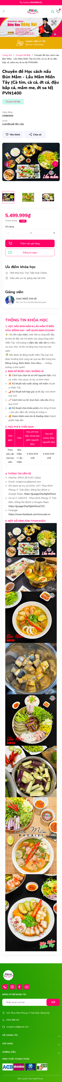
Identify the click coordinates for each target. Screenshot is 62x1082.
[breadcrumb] (31, 27)
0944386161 (36, 2)
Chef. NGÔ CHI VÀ (26, 298)
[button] (55, 164)
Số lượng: (9, 226)
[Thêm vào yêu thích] (12, 134)
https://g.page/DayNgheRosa (39, 494)
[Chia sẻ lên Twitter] (39, 140)
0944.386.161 (12, 1019)
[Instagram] (12, 987)
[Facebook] (19, 987)
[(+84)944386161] (5, 987)
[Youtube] (26, 987)
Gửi (53, 1002)
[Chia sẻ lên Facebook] (33, 140)
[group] (31, 162)
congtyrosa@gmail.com (17, 1026)
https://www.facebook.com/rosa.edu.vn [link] (29, 514)
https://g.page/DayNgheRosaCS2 (26, 506)
